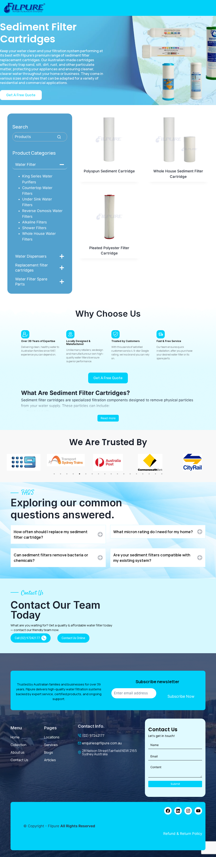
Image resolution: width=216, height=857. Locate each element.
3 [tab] (67, 474)
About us (17, 752)
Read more (108, 418)
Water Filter (25, 164)
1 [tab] (54, 474)
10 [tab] (111, 474)
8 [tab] (98, 474)
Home (15, 737)
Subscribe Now (180, 696)
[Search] (59, 137)
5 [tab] (79, 474)
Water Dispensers (30, 256)
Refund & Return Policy (182, 833)
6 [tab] (86, 474)
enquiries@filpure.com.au (102, 743)
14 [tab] (136, 474)
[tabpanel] (24, 462)
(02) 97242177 (93, 735)
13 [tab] (130, 474)
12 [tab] (124, 474)
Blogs (48, 752)
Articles (50, 760)
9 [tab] (105, 474)
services (51, 744)
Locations (51, 737)
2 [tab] (60, 474)
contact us (19, 760)
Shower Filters (34, 228)
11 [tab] (117, 474)
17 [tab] (155, 474)
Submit (175, 784)
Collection (18, 744)
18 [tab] (162, 474)
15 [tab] (143, 474)
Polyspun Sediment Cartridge (109, 171)
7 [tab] (92, 474)
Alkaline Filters (34, 222)
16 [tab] (149, 474)
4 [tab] (73, 474)
